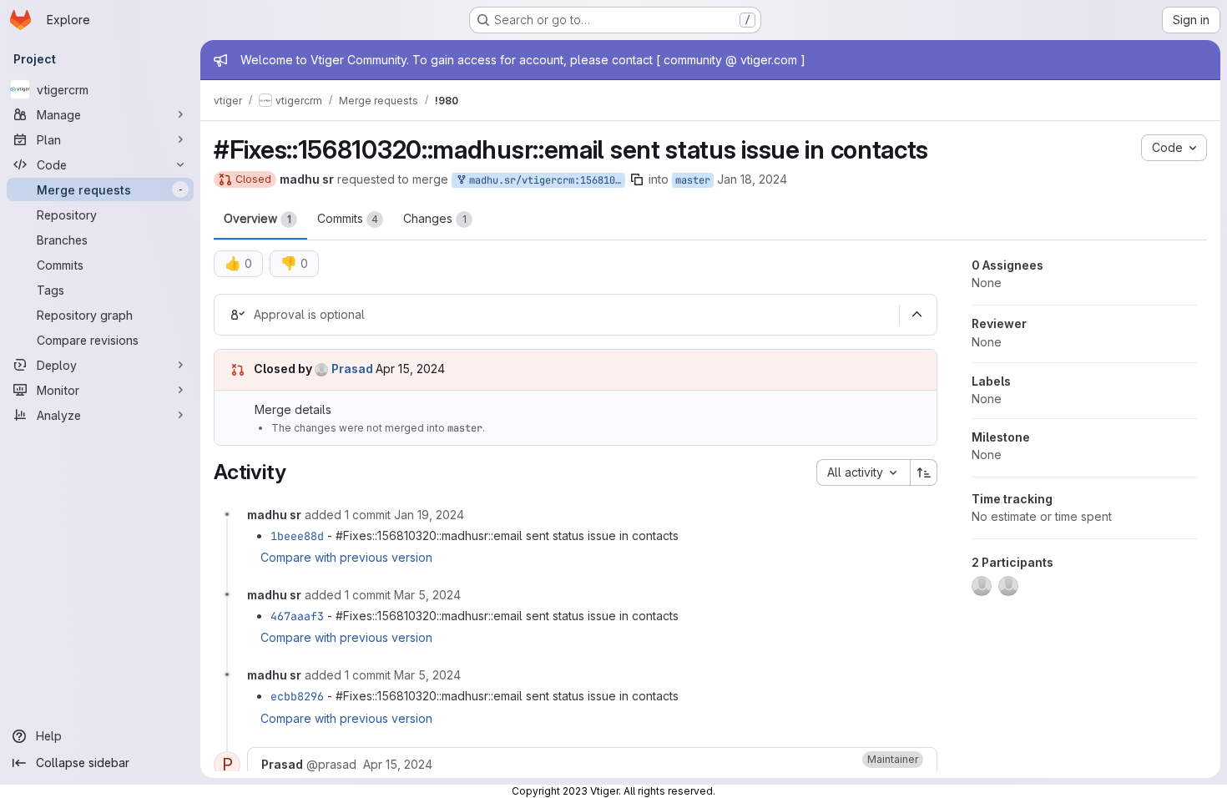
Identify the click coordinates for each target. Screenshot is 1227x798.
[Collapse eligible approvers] (916, 315)
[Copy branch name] (637, 179)
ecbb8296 (297, 696)
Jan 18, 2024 (752, 179)
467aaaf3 (297, 616)
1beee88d (297, 535)
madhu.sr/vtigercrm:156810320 (544, 180)
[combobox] (863, 472)
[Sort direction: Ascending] (924, 472)
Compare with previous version (346, 557)
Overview (257, 218)
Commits (347, 218)
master (692, 180)
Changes (435, 218)
